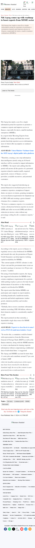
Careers (5, 521)
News (10, 15)
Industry (8, 9)
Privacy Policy (25, 512)
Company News (14, 496)
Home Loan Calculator (20, 477)
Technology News (17, 502)
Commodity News (7, 499)
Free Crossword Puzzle (8, 489)
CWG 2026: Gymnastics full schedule (11, 456)
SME (29, 9)
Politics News (13, 507)
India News (5, 507)
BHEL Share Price (22, 438)
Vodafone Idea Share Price (21, 441)
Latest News (6, 496)
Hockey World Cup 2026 (9, 453)
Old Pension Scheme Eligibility (24, 453)
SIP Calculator (15, 474)
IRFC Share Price (21, 435)
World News (26, 502)
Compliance (5, 518)
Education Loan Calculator (9, 480)
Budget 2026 (21, 507)
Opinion (14, 504)
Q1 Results (16, 447)
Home (2, 9)
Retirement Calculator (26, 474)
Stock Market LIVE (7, 447)
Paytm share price (23, 462)
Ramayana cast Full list (27, 456)
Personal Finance (7, 502)
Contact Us (13, 518)
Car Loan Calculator (8, 477)
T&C (19, 512)
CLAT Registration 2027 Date (10, 462)
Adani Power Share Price (9, 435)
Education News (6, 504)
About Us (14, 512)
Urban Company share (8, 450)
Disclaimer (5, 515)
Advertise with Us (22, 518)
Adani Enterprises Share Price (25, 432)
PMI (14, 459)
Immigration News (17, 499)
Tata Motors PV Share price (9, 438)
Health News (21, 504)
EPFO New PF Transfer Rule (22, 450)
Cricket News (27, 499)
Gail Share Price (7, 459)
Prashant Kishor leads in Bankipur (11, 465)
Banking (18, 9)
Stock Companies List (8, 486)
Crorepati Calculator (21, 471)
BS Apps (11, 521)
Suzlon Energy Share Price (9, 432)
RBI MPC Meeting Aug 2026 (23, 459)
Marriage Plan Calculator (24, 480)
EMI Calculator (6, 474)
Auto (13, 9)
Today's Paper (6, 512)
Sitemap (30, 518)
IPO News (30, 496)
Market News (23, 496)
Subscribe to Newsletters (20, 486)
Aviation (24, 9)
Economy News (29, 504)
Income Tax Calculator (8, 471)
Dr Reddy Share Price (8, 441)
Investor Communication (16, 515)
